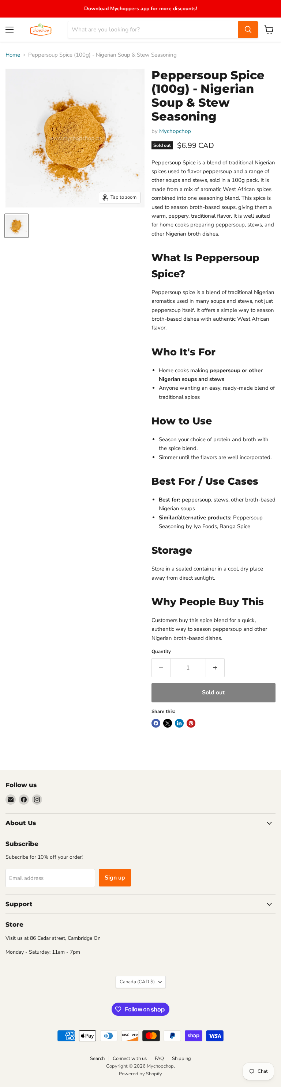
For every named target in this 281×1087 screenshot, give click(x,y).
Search (97, 1058)
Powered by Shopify (140, 1074)
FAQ (159, 1058)
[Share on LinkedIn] (179, 723)
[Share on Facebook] (155, 723)
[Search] (248, 29)
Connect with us (130, 1058)
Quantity (161, 652)
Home (12, 55)
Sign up (115, 878)
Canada (137, 982)
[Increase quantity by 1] (215, 667)
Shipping (181, 1058)
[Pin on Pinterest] (191, 723)
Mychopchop (175, 131)
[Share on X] (167, 723)
